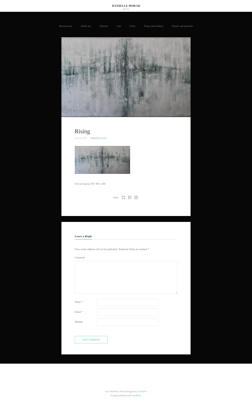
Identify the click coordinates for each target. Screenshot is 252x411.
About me (86, 26)
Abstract (103, 26)
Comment (80, 257)
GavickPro (142, 391)
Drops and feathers (153, 26)
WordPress (136, 395)
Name (79, 302)
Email (79, 312)
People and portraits (182, 26)
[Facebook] (130, 197)
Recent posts (65, 26)
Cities (132, 26)
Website (79, 322)
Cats (119, 26)
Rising (82, 131)
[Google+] (136, 197)
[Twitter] (124, 197)
